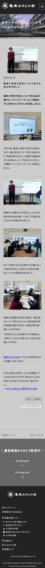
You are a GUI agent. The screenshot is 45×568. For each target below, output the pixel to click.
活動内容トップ (11, 518)
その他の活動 (11, 535)
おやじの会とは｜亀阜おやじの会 (21, 388)
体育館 (32, 406)
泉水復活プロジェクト (14, 525)
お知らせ (15, 37)
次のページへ (35, 435)
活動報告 (37, 399)
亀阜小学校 (24, 406)
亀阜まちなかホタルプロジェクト (18, 532)
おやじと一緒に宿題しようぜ (16, 522)
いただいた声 (10, 545)
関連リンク (9, 549)
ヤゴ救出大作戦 (12, 528)
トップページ (10, 507)
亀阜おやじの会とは (13, 512)
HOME (10, 37)
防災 (39, 406)
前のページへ (9, 435)
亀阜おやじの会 (11, 357)
